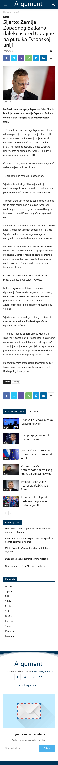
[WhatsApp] (28, 58)
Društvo (9, 616)
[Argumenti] (29, 664)
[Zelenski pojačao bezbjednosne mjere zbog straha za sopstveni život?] (11, 469)
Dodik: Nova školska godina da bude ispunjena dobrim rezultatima (28, 530)
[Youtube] (41, 677)
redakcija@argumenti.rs (42, 671)
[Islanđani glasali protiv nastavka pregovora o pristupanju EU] (11, 501)
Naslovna (7, 12)
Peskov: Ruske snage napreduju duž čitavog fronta (34, 486)
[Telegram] (36, 58)
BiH (7, 596)
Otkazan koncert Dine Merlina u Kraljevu (25, 566)
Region (8, 606)
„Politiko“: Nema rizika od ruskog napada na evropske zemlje (37, 454)
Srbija (8, 601)
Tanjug (16, 382)
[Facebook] (6, 58)
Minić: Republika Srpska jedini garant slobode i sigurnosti (28, 550)
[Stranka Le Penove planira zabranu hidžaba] (11, 423)
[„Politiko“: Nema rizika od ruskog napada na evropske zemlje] (11, 454)
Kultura (9, 621)
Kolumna (9, 636)
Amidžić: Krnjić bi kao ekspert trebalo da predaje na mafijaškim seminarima (29, 540)
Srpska (8, 591)
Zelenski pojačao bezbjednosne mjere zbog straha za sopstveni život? (36, 470)
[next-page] (10, 513)
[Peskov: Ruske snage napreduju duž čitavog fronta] (11, 485)
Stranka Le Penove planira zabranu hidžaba (26, 559)
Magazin (9, 631)
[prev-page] (5, 513)
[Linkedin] (43, 58)
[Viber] (21, 58)
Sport (8, 626)
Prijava (47, 748)
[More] (51, 58)
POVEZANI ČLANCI (14, 411)
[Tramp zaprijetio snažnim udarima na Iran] (11, 438)
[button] (5, 4)
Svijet (16, 12)
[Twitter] (14, 58)
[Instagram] (25, 677)
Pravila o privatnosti (29, 685)
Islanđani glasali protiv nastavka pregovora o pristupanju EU (34, 501)
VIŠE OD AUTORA (36, 411)
